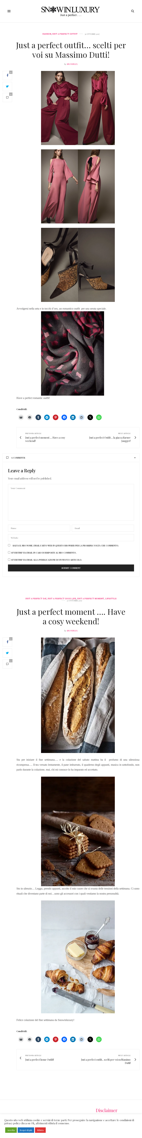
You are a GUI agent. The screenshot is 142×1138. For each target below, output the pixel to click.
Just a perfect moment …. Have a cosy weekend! (71, 616)
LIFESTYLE (111, 599)
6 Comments (18, 457)
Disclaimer (106, 1110)
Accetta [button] (11, 1130)
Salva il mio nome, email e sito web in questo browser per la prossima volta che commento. (66, 545)
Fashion (46, 34)
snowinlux (72, 64)
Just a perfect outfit (65, 34)
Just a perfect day (36, 599)
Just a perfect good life (62, 599)
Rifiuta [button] (40, 1130)
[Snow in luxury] (71, 11)
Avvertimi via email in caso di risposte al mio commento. (43, 553)
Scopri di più (26, 1130)
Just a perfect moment (90, 599)
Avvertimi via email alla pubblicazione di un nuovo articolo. (46, 560)
